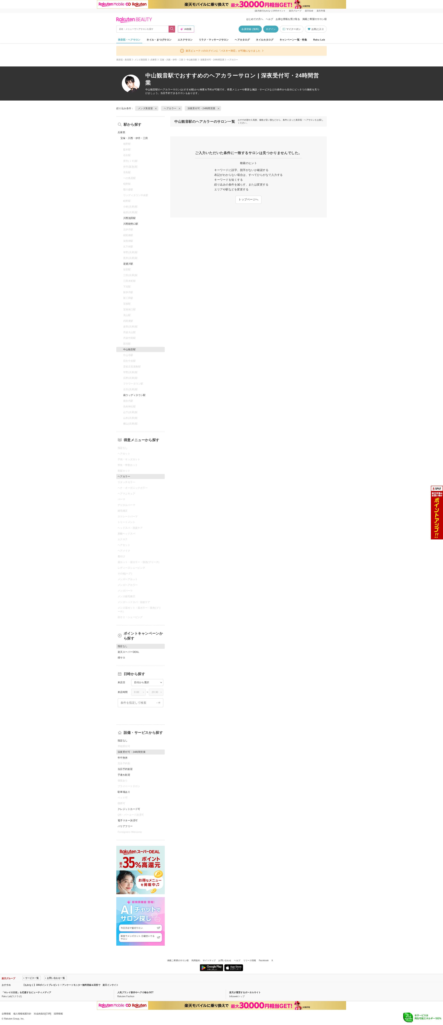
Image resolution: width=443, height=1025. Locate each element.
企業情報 (6, 1013)
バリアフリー (125, 826)
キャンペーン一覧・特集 (293, 39)
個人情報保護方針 (22, 1013)
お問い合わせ (224, 960)
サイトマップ (209, 960)
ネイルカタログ (264, 39)
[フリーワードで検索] (172, 29)
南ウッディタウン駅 (134, 395)
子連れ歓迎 (124, 774)
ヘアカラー (166, 89)
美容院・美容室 (123, 59)
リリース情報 (249, 960)
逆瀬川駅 (128, 263)
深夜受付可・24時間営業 (212, 59)
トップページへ (248, 199)
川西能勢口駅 (130, 223)
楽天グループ (295, 11)
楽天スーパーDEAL (128, 652)
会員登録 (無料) (250, 29)
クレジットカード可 (129, 809)
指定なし (123, 740)
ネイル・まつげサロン (159, 39)
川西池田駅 (129, 218)
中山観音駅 (192, 59)
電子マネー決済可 (128, 820)
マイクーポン (293, 29)
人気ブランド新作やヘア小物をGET (135, 992)
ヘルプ (269, 19)
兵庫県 (153, 59)
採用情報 (58, 1013)
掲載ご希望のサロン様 (314, 19)
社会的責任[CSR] (42, 1013)
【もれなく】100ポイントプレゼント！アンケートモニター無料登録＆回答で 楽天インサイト (70, 985)
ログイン (271, 29)
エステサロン (185, 39)
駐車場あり (124, 792)
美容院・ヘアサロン (129, 39)
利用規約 (196, 960)
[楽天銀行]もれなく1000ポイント (270, 11)
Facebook (264, 960)
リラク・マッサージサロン (214, 39)
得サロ (121, 657)
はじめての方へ (254, 19)
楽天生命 (309, 11)
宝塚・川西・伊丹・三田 (171, 59)
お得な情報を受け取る (288, 19)
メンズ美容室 (140, 59)
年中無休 (123, 757)
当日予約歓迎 (125, 769)
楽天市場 (321, 11)
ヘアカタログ (242, 39)
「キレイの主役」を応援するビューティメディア (26, 992)
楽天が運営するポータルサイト (245, 992)
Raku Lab (319, 39)
